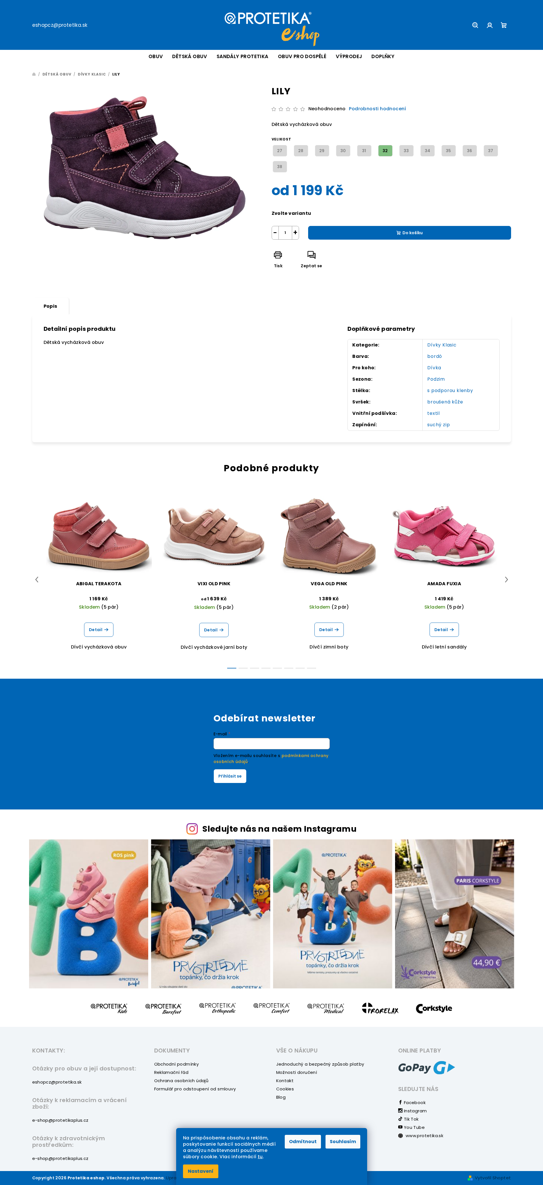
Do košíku (412, 233)
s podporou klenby (450, 390)
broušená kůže (445, 402)
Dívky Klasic (442, 345)
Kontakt (285, 1081)
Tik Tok (410, 1119)
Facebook (414, 1103)
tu (260, 1156)
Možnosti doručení (296, 1072)
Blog (281, 1097)
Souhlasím (343, 1141)
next (506, 579)
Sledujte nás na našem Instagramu (279, 829)
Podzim (436, 379)
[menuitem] (156, 56)
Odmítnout (303, 1141)
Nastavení (200, 1171)
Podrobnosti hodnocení (377, 109)
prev (36, 579)
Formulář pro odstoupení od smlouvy (195, 1089)
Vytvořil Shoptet (493, 1178)
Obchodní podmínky (176, 1064)
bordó (434, 356)
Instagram (414, 1111)
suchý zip (438, 424)
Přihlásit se (230, 776)
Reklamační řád (171, 1072)
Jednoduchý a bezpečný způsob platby (320, 1064)
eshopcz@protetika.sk (60, 25)
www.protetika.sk (424, 1136)
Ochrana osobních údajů (181, 1081)
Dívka (434, 367)
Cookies (285, 1089)
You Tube (413, 1127)
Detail (95, 630)
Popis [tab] (50, 306)
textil (433, 413)
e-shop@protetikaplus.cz (60, 1120)
